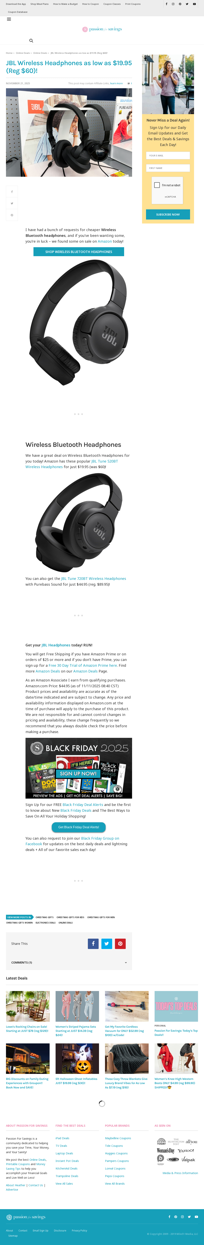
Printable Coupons (18, 1164)
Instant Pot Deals (67, 1161)
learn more (116, 83)
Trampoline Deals (67, 1176)
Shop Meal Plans (39, 3)
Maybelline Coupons (118, 1138)
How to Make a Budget (65, 3)
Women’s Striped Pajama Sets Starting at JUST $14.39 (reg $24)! (76, 1031)
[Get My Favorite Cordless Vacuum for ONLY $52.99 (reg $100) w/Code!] (127, 1006)
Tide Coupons (114, 1146)
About (9, 1230)
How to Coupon (90, 3)
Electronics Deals (46, 922)
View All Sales (64, 1183)
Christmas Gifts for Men (101, 917)
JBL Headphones (56, 645)
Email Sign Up (40, 1230)
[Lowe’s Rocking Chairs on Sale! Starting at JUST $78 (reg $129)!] (28, 1006)
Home (9, 52)
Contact (23, 1230)
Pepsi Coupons (114, 1176)
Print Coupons (133, 3)
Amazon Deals (48, 671)
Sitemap (13, 1235)
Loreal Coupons (115, 1168)
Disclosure (60, 1230)
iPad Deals (62, 1138)
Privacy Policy (79, 1230)
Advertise (12, 1189)
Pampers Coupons (117, 1161)
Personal (160, 1026)
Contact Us (35, 1185)
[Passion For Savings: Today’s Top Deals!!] (176, 1006)
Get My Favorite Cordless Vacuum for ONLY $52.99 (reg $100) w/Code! (124, 1031)
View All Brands (115, 1183)
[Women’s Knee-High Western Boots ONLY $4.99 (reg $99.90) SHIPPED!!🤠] (176, 1058)
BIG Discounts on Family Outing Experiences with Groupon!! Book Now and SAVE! (27, 1083)
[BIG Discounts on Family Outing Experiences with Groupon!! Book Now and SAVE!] (28, 1058)
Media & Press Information (180, 1173)
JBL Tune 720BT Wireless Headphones (93, 578)
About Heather (15, 1185)
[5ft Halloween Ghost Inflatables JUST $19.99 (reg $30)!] (77, 1058)
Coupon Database (17, 11)
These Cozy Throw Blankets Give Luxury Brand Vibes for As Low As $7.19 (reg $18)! (126, 1083)
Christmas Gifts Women (19, 922)
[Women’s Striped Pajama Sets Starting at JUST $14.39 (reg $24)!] (77, 1006)
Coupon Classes (112, 3)
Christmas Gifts (45, 917)
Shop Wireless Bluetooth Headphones (78, 252)
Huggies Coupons (116, 1153)
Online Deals (23, 52)
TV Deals (61, 1146)
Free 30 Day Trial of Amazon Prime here (83, 665)
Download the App (16, 3)
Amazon (105, 241)
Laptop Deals (64, 1153)
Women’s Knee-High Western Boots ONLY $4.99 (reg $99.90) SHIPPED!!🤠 (175, 1083)
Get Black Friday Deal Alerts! (78, 827)
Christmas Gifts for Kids (70, 917)
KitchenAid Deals (66, 1168)
